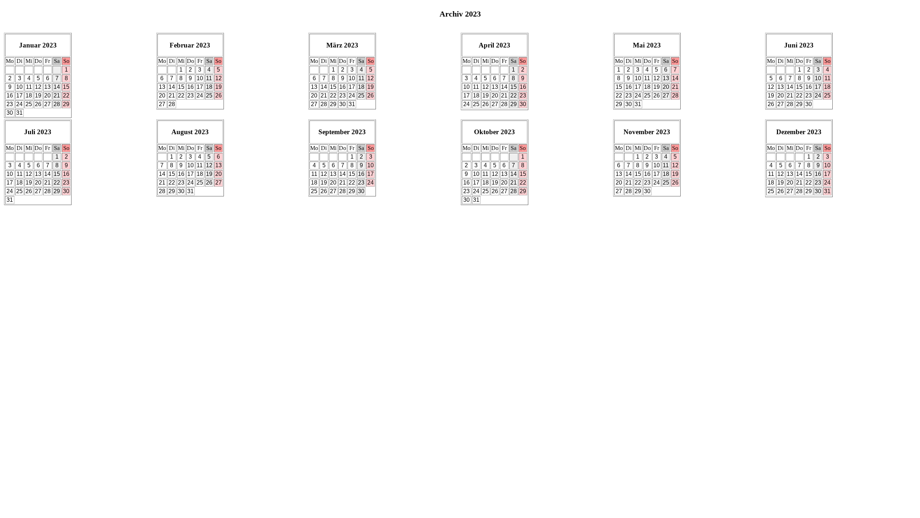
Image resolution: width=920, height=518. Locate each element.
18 (29, 95)
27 (47, 104)
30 (9, 113)
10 (19, 87)
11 (29, 87)
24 (19, 104)
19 (38, 95)
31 (19, 113)
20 (47, 95)
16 (9, 95)
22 (66, 95)
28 (57, 104)
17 (19, 95)
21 (57, 95)
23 (9, 104)
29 (66, 104)
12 (38, 87)
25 (29, 104)
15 (66, 87)
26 (38, 104)
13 (47, 87)
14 (57, 87)
